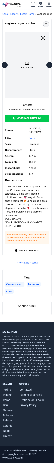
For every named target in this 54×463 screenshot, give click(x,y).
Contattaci (26, 389)
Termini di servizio (31, 394)
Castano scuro (14, 284)
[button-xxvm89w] (46, 24)
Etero (9, 291)
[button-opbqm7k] (49, 65)
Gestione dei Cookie (32, 400)
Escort (14, 14)
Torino (7, 389)
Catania (7, 425)
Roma (32, 138)
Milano (7, 394)
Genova (8, 410)
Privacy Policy (28, 405)
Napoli (7, 430)
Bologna (8, 415)
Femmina (33, 284)
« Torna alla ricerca (27, 262)
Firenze (7, 436)
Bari (5, 405)
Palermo (8, 420)
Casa (5, 14)
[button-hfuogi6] (43, 38)
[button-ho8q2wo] (5, 65)
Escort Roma (27, 14)
